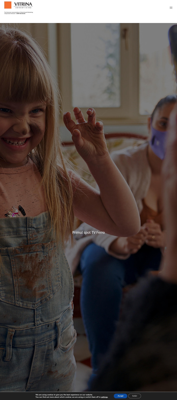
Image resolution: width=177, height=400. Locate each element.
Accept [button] (120, 396)
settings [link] (104, 397)
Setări (134, 396)
